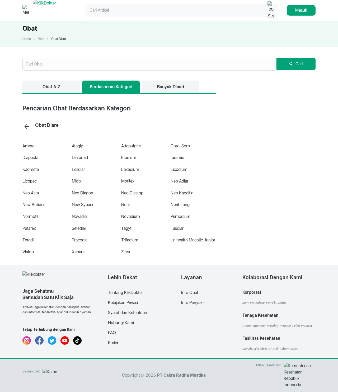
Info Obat (189, 292)
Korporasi (251, 292)
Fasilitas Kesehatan (261, 338)
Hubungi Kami (121, 322)
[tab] (51, 87)
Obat (40, 39)
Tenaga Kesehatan (260, 315)
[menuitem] (138, 293)
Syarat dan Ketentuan (127, 312)
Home (26, 39)
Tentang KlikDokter (125, 292)
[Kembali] (26, 126)
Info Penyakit (193, 302)
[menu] (138, 303)
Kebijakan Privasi (123, 302)
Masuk (301, 10)
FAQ (112, 332)
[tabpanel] (119, 180)
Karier (113, 342)
